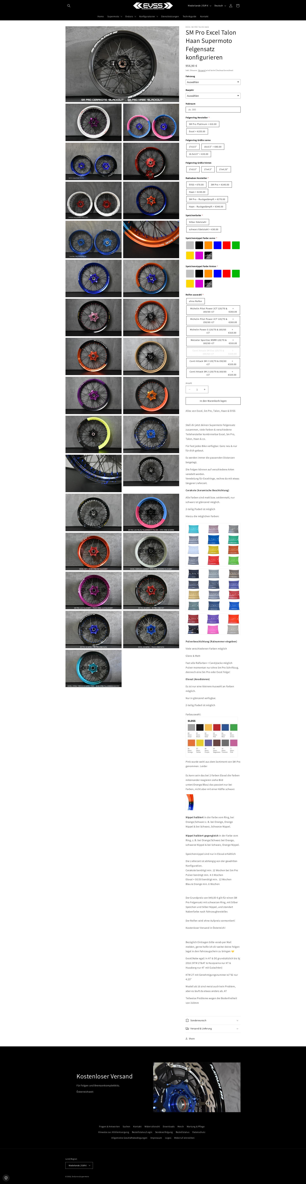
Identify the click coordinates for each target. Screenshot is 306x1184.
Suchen (126, 1126)
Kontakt (137, 1126)
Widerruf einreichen (184, 1137)
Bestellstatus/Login (142, 1132)
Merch (181, 1126)
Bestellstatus (182, 1132)
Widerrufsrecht (152, 1126)
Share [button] (192, 1038)
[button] (68, 5)
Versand (202, 70)
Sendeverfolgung (164, 1132)
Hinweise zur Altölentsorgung (113, 1132)
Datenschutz (198, 1132)
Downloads (169, 1126)
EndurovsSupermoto (80, 1176)
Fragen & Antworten (109, 1126)
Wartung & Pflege (196, 1126)
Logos (168, 1137)
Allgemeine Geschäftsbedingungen (129, 1137)
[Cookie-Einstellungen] (6, 1177)
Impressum (156, 1137)
